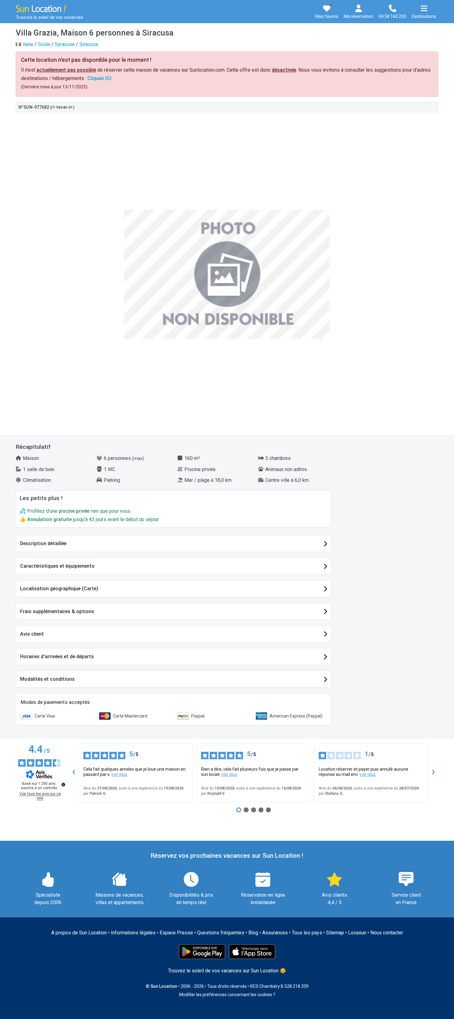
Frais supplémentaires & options (57, 611)
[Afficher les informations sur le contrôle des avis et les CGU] (63, 784)
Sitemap (335, 933)
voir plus (119, 774)
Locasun (357, 933)
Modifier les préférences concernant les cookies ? (227, 994)
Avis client (32, 634)
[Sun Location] (41, 8)
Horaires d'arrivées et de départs (57, 656)
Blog (253, 933)
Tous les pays (307, 933)
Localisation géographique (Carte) (59, 589)
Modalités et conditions (47, 679)
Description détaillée (43, 543)
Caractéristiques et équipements (57, 566)
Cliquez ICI (99, 78)
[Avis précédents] (73, 772)
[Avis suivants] (433, 772)
